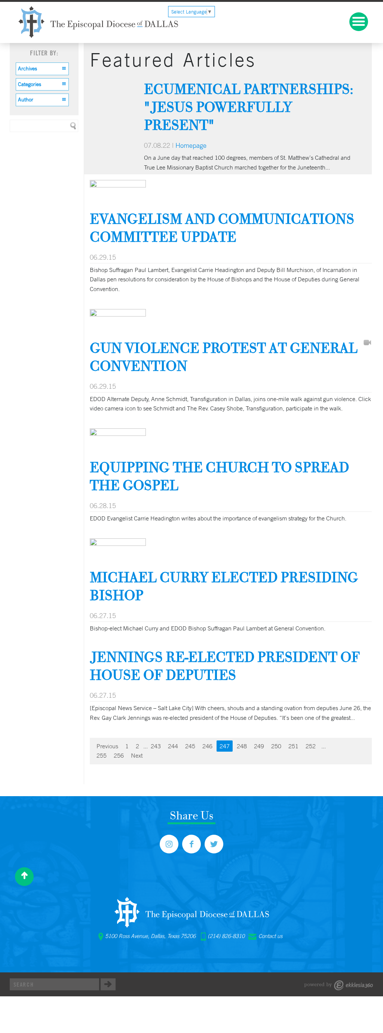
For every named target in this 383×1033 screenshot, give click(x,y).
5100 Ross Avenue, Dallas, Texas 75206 (150, 936)
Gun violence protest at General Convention (224, 356)
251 (293, 746)
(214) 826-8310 (226, 936)
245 (190, 746)
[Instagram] (169, 844)
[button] (42, 68)
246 (207, 746)
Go (108, 984)
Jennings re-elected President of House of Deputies (225, 665)
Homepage (190, 145)
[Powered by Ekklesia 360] (338, 985)
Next (137, 755)
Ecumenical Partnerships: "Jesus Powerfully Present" (248, 106)
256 (119, 755)
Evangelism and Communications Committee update (222, 227)
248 (242, 746)
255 (101, 755)
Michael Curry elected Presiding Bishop (224, 586)
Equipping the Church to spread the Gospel (219, 476)
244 (173, 746)
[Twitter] (214, 844)
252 (311, 746)
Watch (367, 343)
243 (156, 746)
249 (259, 746)
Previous (107, 746)
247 (225, 746)
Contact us (270, 936)
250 (276, 746)
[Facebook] (191, 844)
